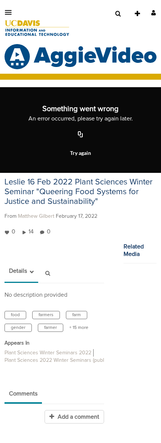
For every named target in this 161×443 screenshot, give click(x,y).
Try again (80, 153)
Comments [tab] (23, 394)
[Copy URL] (80, 135)
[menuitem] (118, 14)
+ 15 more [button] (78, 328)
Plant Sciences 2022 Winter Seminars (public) (56, 360)
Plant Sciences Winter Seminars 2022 (47, 352)
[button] (10, 12)
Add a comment (77, 417)
